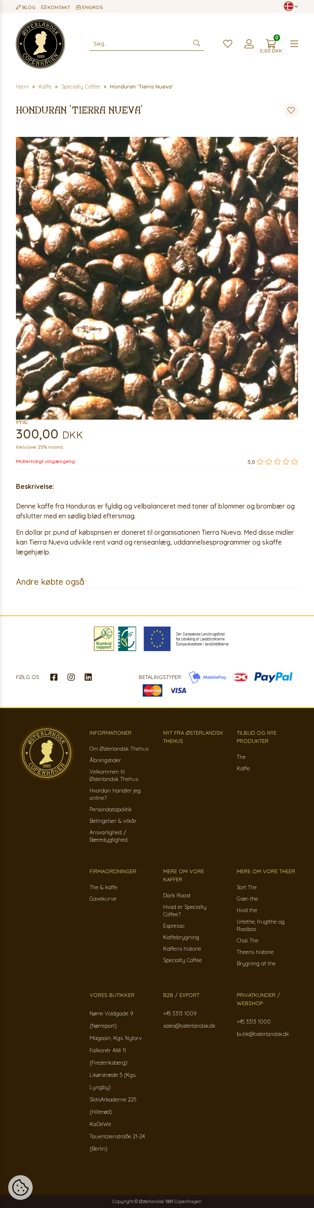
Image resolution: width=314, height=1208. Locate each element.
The (241, 757)
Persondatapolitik (111, 809)
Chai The (247, 940)
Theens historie (255, 952)
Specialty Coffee (182, 960)
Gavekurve (103, 898)
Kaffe (243, 768)
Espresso (173, 925)
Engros (92, 7)
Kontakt (58, 7)
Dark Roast (177, 895)
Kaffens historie (182, 948)
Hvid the (247, 910)
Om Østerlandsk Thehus (119, 748)
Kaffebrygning (181, 937)
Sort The (247, 887)
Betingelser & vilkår (113, 820)
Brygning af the (256, 963)
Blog (28, 7)
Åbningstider (105, 760)
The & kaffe (103, 887)
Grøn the (247, 898)
